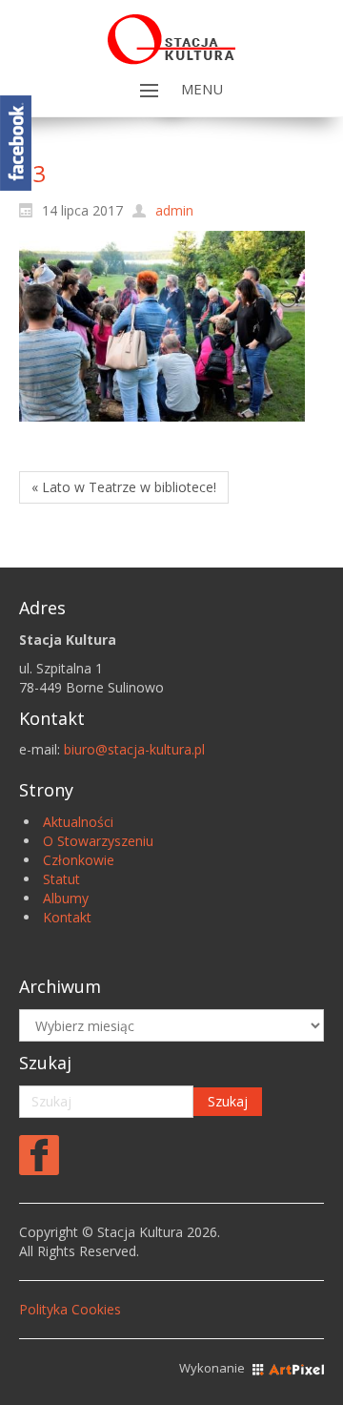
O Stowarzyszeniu (98, 841)
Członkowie (78, 860)
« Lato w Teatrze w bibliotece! (123, 487)
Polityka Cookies (70, 1309)
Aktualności (78, 822)
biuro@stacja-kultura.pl (134, 749)
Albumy (66, 898)
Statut (61, 879)
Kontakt (67, 917)
